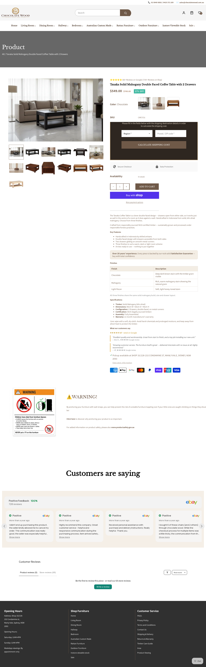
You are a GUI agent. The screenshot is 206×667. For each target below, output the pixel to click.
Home (73, 615)
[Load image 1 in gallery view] (16, 152)
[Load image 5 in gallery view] (80, 152)
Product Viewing (144, 652)
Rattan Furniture (78, 643)
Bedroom (75, 634)
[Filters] (167, 572)
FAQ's (139, 615)
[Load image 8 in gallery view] (32, 168)
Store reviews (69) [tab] (48, 572)
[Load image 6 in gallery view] (96, 152)
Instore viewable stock (80, 652)
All (3, 54)
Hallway (74, 629)
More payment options (134, 202)
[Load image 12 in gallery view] (96, 168)
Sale (72, 657)
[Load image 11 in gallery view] (80, 168)
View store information (122, 362)
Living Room (76, 620)
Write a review (103, 586)
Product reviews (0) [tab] (28, 572)
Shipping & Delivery (145, 634)
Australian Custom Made (81, 639)
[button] (13, 537)
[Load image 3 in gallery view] (48, 152)
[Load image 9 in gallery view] (48, 168)
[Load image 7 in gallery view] (16, 168)
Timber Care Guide (145, 643)
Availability (116, 176)
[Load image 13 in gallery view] (16, 184)
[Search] (125, 13)
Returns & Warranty (145, 639)
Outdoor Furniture (78, 648)
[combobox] (103, 12)
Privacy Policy (142, 620)
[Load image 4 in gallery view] (64, 152)
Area (139, 648)
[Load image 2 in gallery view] (32, 152)
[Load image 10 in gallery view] (64, 168)
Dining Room (76, 625)
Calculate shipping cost (154, 145)
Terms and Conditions (146, 625)
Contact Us (141, 629)
